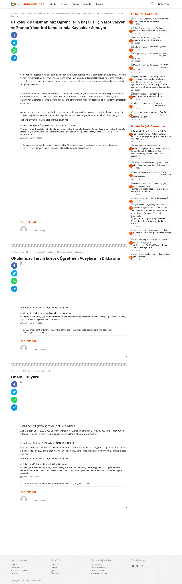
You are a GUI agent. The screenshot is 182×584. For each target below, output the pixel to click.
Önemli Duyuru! (43, 371)
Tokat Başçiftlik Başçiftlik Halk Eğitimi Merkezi (45, 464)
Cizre (30, 13)
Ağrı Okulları (99, 316)
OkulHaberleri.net (29, 4)
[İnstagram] (142, 565)
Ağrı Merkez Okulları (115, 316)
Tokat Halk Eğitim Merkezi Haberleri (68, 467)
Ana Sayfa (15, 13)
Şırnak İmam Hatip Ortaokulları (79, 131)
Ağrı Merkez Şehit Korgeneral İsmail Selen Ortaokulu (47, 313)
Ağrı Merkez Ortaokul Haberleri (78, 316)
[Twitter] (137, 565)
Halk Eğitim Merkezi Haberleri (36, 467)
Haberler (53, 4)
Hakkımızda (16, 565)
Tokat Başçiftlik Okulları (56, 470)
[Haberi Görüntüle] (21, 263)
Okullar (75, 4)
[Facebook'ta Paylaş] (14, 35)
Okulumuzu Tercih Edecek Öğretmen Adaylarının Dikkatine (59, 252)
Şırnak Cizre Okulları (54, 131)
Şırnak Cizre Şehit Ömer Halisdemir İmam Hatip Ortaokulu (50, 125)
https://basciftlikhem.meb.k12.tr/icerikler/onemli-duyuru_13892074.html (60, 483)
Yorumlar (87, 4)
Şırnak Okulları (37, 131)
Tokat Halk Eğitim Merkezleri (82, 470)
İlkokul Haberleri (97, 570)
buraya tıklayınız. (59, 119)
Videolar (64, 4)
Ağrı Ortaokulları (28, 319)
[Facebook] (133, 565)
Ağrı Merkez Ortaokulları (48, 319)
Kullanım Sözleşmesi (19, 570)
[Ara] (152, 4)
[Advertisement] (73, 52)
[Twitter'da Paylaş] (14, 42)
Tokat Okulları (37, 470)
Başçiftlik (31, 371)
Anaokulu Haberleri (99, 573)
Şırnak (23, 13)
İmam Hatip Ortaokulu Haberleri (38, 129)
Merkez (29, 252)
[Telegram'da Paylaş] (14, 58)
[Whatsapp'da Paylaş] (14, 50)
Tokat (23, 371)
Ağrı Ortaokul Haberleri (52, 316)
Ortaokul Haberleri (31, 316)
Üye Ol (53, 570)
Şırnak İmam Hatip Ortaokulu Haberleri (72, 129)
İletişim (99, 4)
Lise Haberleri (96, 565)
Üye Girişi (55, 573)
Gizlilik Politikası (17, 567)
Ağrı (22, 252)
